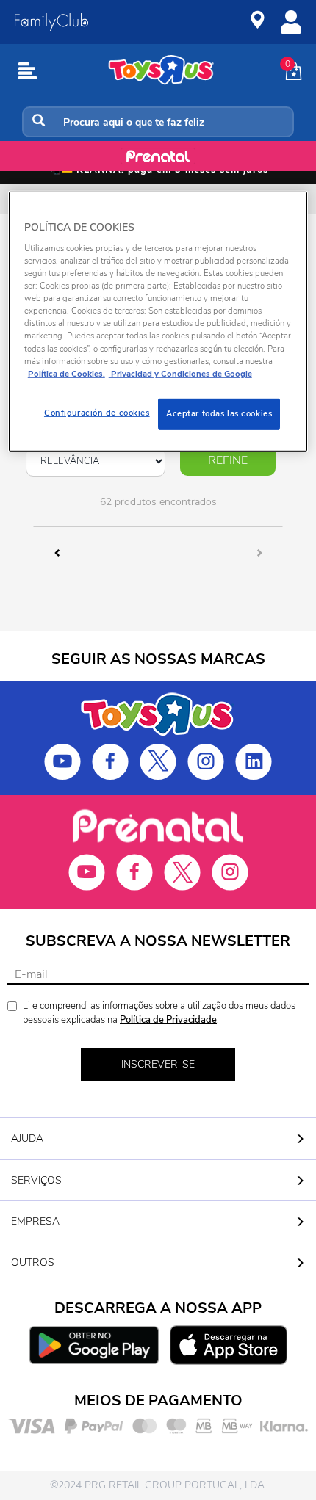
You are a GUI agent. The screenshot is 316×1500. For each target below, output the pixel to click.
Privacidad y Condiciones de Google (180, 373)
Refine (228, 460)
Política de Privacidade (168, 1019)
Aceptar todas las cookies (219, 413)
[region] (158, 321)
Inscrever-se (158, 1064)
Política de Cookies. (66, 373)
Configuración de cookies (97, 413)
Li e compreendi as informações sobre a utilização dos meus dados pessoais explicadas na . (159, 1012)
